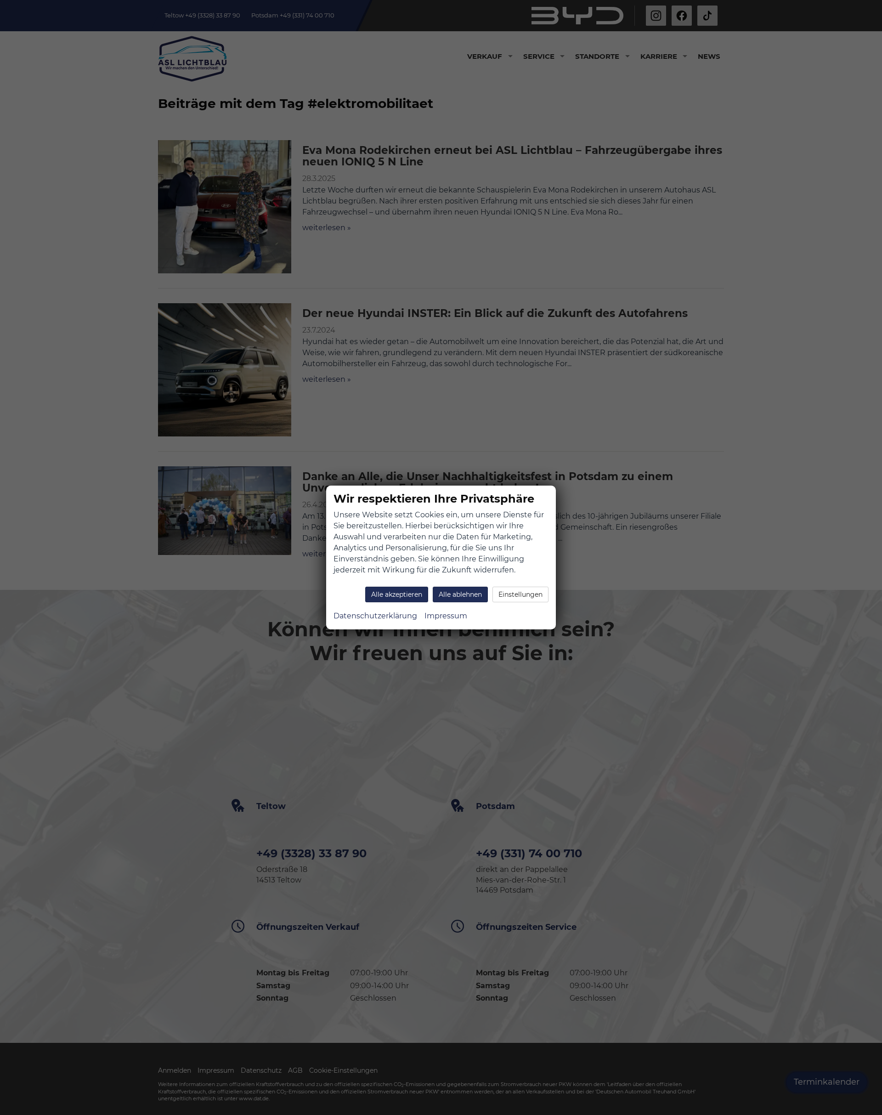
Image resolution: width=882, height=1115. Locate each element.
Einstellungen (520, 594)
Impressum (445, 615)
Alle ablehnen (460, 594)
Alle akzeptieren (396, 594)
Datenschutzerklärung (375, 615)
